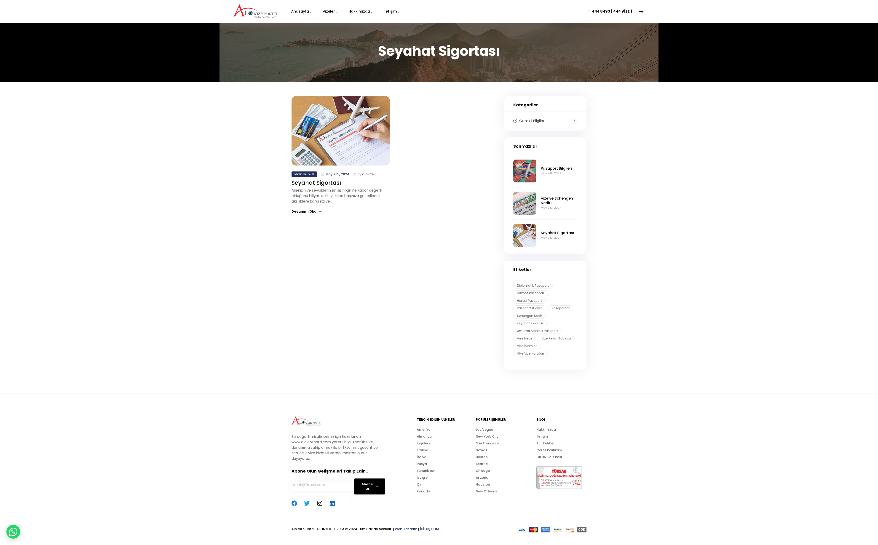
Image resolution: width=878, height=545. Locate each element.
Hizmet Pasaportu (531, 293)
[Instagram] (319, 503)
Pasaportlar (561, 308)
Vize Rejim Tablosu (556, 338)
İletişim (390, 11)
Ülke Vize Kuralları (530, 353)
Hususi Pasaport (529, 300)
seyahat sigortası (530, 323)
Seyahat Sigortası (316, 183)
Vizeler (329, 11)
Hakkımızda (359, 11)
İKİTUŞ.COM (429, 529)
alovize (368, 174)
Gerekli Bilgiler (304, 174)
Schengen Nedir (529, 315)
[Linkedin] (332, 503)
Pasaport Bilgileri (530, 308)
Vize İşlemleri (527, 346)
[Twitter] (307, 503)
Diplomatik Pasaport (533, 285)
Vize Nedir (524, 338)
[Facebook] (294, 503)
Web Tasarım (406, 529)
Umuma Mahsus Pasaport (537, 331)
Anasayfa (300, 11)
